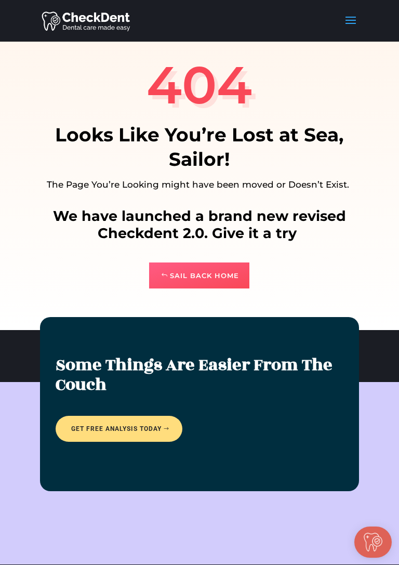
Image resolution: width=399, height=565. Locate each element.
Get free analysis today (116, 428)
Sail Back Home (204, 275)
